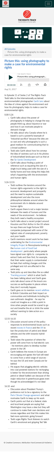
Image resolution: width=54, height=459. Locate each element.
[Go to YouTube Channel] (39, 37)
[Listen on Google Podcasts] (26, 37)
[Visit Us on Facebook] (18, 31)
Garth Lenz (39, 101)
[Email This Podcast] (32, 31)
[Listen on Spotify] (31, 37)
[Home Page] (2, 4)
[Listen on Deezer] (17, 37)
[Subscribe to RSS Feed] (40, 31)
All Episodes (9, 49)
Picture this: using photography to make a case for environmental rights (26, 64)
